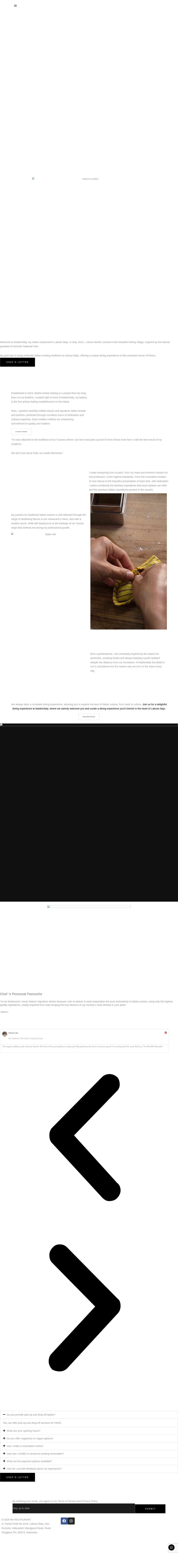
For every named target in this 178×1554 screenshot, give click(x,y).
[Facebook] (64, 1521)
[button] (17, 362)
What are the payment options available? (29, 1461)
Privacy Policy (89, 1501)
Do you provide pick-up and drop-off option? (31, 1414)
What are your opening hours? (23, 1430)
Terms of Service (67, 1501)
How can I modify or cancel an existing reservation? (35, 1453)
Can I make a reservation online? (25, 1446)
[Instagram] (71, 1521)
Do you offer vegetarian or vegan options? (30, 1438)
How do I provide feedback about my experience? (34, 1468)
